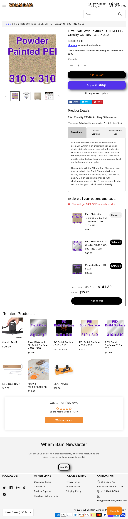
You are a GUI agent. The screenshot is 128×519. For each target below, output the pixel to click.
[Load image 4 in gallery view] (49, 96)
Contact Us (39, 486)
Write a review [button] (63, 420)
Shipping (72, 45)
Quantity (72, 59)
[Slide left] (5, 96)
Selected (116, 242)
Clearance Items (42, 482)
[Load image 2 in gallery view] (26, 96)
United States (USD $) (16, 512)
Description (77, 132)
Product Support (42, 491)
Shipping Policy (73, 491)
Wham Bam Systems (93, 510)
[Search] (120, 14)
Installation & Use (115, 132)
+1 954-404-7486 (110, 491)
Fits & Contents (95, 132)
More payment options (96, 93)
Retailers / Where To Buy (47, 496)
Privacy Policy (73, 482)
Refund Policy (73, 486)
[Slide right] (59, 96)
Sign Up (64, 467)
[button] (5, 5)
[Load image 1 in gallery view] (14, 96)
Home (8, 24)
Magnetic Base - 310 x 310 (96, 267)
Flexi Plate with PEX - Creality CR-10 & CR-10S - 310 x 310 (96, 245)
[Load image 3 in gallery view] (37, 96)
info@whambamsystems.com (112, 500)
